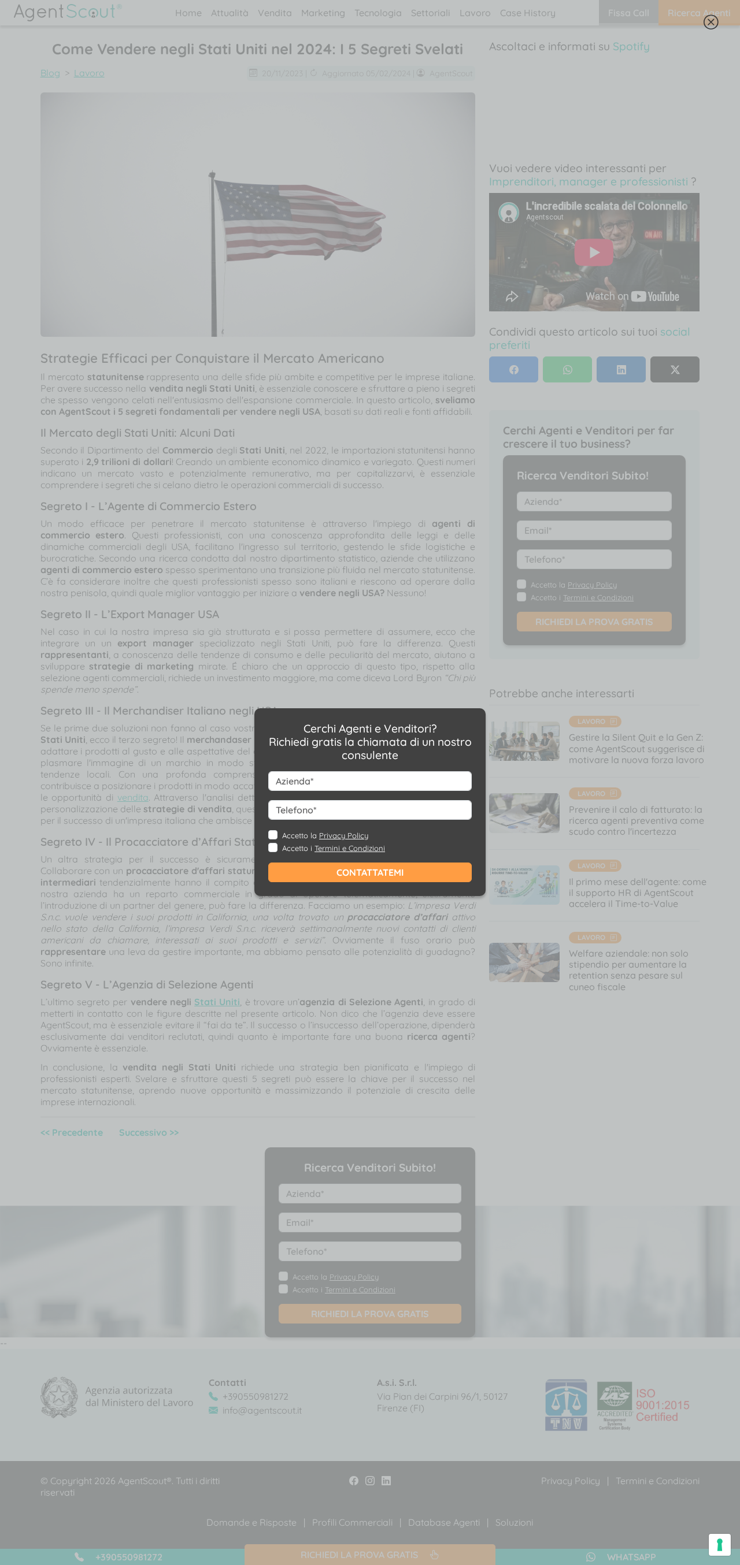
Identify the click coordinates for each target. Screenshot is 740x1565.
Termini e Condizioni (349, 848)
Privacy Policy (343, 835)
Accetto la (325, 835)
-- (353, 801)
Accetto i (333, 848)
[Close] (711, 24)
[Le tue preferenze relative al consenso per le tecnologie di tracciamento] (720, 1545)
